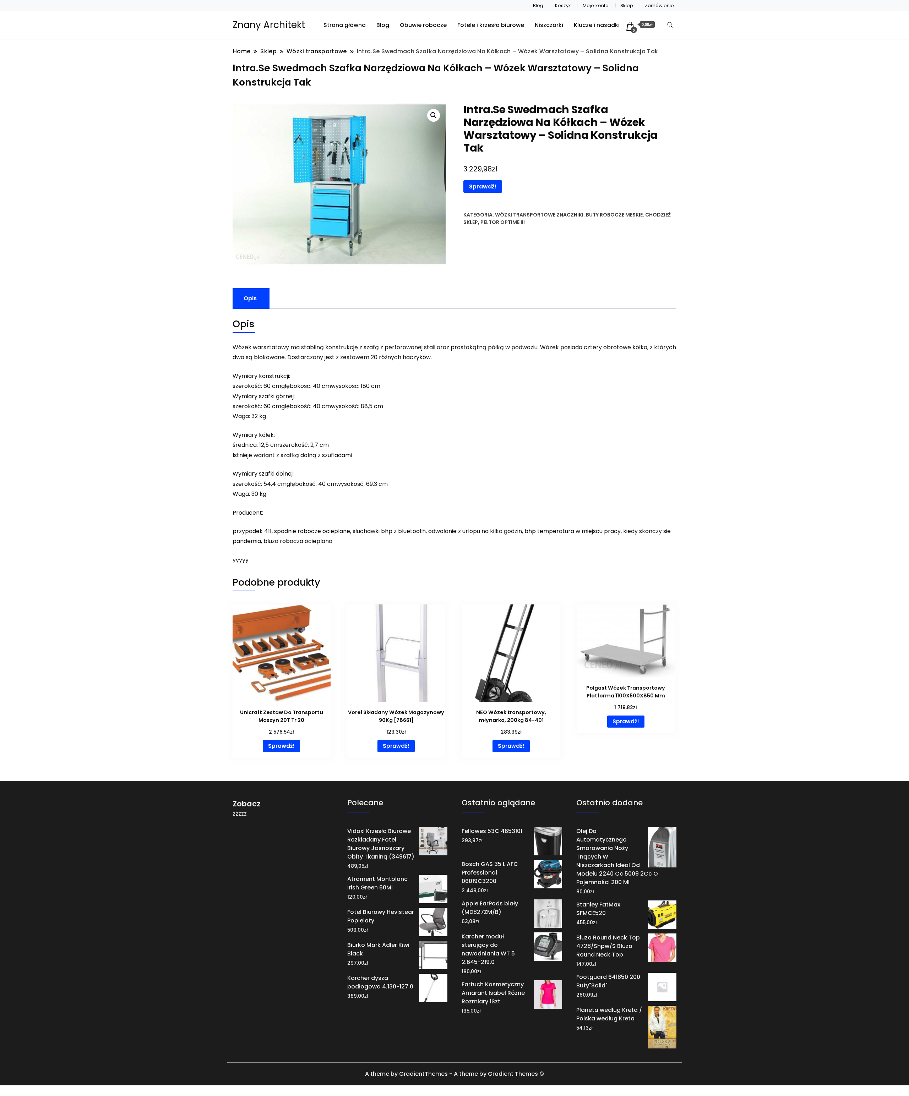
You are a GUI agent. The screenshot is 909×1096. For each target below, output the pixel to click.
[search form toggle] (670, 25)
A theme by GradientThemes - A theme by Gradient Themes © (454, 1074)
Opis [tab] (250, 298)
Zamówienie (659, 5)
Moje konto (596, 5)
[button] (433, 115)
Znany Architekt (269, 24)
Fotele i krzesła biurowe (490, 25)
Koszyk (563, 5)
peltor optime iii (502, 222)
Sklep (626, 5)
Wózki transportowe (525, 214)
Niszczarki (549, 25)
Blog (538, 5)
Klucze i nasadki (597, 25)
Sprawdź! (482, 186)
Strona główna (344, 25)
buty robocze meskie (614, 214)
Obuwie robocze (423, 25)
